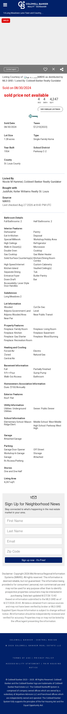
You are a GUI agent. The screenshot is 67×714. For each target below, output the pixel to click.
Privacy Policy (44, 658)
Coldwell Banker (21, 640)
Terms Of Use (22, 658)
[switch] (45, 69)
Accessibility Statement (23, 664)
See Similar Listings (50, 109)
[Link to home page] (33, 5)
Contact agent (11, 69)
